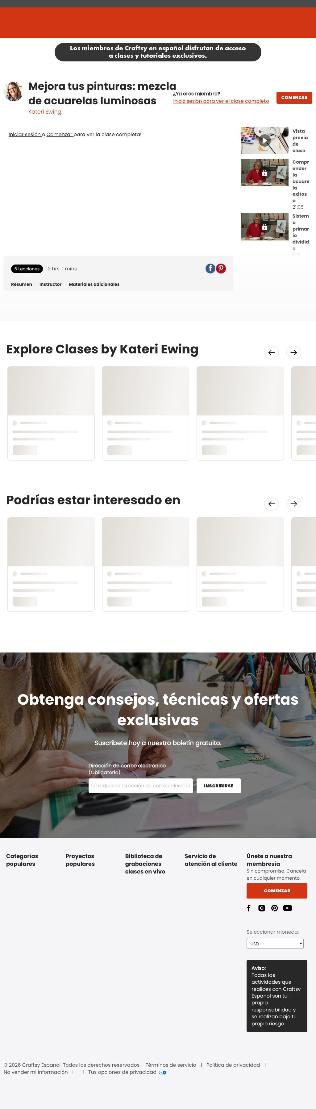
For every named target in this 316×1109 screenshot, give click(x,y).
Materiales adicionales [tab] (94, 284)
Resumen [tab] (21, 284)
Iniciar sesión (25, 134)
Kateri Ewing (44, 112)
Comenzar (60, 134)
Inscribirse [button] (218, 786)
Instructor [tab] (51, 284)
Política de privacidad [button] (233, 1065)
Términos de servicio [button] (171, 1065)
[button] (221, 97)
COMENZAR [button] (294, 97)
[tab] (276, 141)
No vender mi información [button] (36, 1072)
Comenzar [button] (277, 891)
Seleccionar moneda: (273, 932)
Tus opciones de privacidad (122, 1072)
